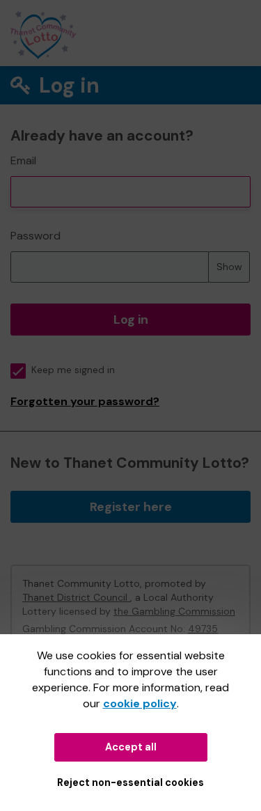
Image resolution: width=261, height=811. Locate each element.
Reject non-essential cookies (130, 782)
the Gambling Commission (174, 611)
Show (229, 266)
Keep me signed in (73, 370)
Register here (131, 506)
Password (35, 235)
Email (23, 160)
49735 (203, 628)
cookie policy (140, 703)
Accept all (131, 747)
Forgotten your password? (84, 401)
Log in (130, 319)
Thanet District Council (76, 597)
